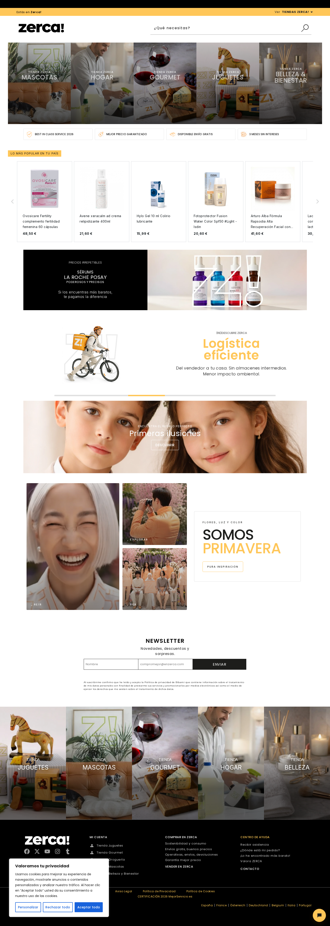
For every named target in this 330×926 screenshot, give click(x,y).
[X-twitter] (37, 851)
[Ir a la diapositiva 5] (220, 395)
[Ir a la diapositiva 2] (109, 395)
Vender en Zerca (179, 866)
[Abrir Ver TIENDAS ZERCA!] (311, 12)
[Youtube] (47, 851)
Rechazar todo (57, 907)
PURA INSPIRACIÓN (222, 566)
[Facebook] (27, 851)
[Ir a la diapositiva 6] (257, 395)
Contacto (249, 869)
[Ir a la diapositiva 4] (183, 395)
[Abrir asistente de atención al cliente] (319, 915)
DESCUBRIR (165, 445)
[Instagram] (57, 851)
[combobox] (225, 28)
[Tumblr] (68, 851)
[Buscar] (306, 28)
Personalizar (28, 907)
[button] (12, 201)
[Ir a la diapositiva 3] (146, 395)
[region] (59, 888)
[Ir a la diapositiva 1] (72, 395)
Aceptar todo (88, 907)
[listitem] (44, 201)
